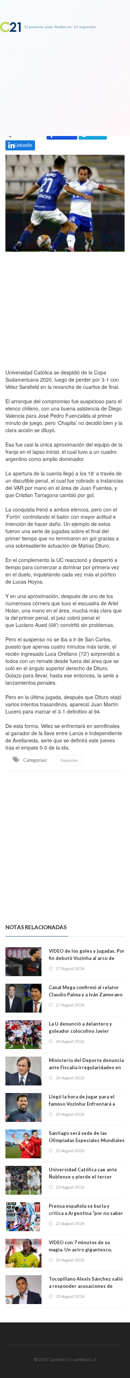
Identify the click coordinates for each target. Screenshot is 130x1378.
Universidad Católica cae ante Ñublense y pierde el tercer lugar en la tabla (83, 1177)
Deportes (69, 760)
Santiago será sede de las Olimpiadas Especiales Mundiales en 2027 (87, 1140)
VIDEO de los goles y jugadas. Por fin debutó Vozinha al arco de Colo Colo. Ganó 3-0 (87, 958)
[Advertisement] (65, 308)
